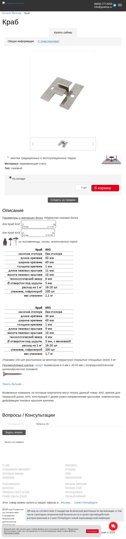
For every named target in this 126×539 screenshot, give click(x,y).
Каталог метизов (76, 483)
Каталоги (8, 487)
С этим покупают (48, 41)
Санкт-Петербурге (85, 502)
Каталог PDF (73, 487)
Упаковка (8, 477)
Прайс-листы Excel (14, 496)
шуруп (39, 365)
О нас (6, 465)
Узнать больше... (13, 384)
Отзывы (70, 469)
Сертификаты (11, 483)
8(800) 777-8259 (103, 4)
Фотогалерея (73, 491)
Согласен (92, 531)
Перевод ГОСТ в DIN (15, 491)
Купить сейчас (63, 32)
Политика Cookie (11, 533)
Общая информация (21, 41)
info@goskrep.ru (103, 7)
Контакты (71, 465)
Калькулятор (73, 477)
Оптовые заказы (12, 473)
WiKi (68, 473)
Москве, (66, 502)
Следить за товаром (63, 199)
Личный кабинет (75, 496)
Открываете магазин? (16, 469)
